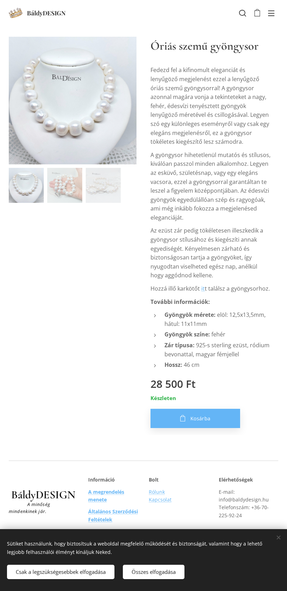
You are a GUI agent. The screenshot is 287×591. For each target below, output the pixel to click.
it (203, 288)
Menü (271, 13)
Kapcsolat (160, 499)
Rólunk (157, 492)
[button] (242, 13)
